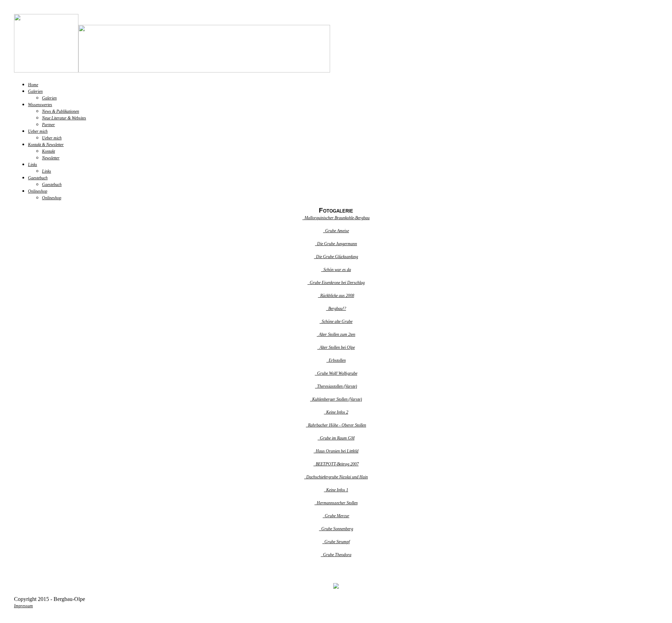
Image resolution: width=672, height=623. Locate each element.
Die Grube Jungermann (336, 243)
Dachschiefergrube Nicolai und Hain (336, 477)
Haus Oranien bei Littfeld (336, 451)
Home (33, 84)
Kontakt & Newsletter (46, 144)
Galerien (35, 91)
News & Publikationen (60, 111)
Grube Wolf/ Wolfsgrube (336, 373)
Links (32, 164)
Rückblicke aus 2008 (336, 295)
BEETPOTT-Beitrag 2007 (336, 464)
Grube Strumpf (336, 541)
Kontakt (48, 151)
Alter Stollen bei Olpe (336, 347)
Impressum (23, 605)
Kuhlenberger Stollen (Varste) (336, 399)
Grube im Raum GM (336, 438)
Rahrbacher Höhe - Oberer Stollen (336, 425)
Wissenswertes (40, 104)
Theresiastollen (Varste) (336, 386)
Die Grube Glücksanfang (336, 256)
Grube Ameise (336, 230)
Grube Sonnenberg (336, 528)
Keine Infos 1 (336, 489)
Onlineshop (37, 191)
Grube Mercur (336, 515)
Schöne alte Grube (336, 321)
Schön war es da (336, 269)
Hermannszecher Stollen (336, 502)
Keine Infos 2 (336, 412)
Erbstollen (336, 360)
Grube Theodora (336, 554)
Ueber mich (38, 131)
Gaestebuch (38, 177)
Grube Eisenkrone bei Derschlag (336, 282)
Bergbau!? (336, 308)
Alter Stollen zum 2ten (336, 334)
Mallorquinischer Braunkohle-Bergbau (336, 217)
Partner (48, 124)
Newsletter (50, 157)
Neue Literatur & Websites (64, 118)
